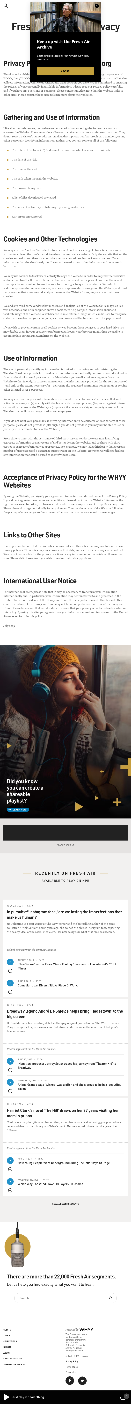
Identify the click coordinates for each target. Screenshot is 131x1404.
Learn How (19, 809)
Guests (7, 1329)
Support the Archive (14, 1364)
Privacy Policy (72, 1361)
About (6, 1352)
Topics (6, 1335)
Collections (10, 1341)
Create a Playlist (12, 1358)
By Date (7, 1347)
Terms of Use (72, 1366)
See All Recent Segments (65, 1203)
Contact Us (71, 1372)
